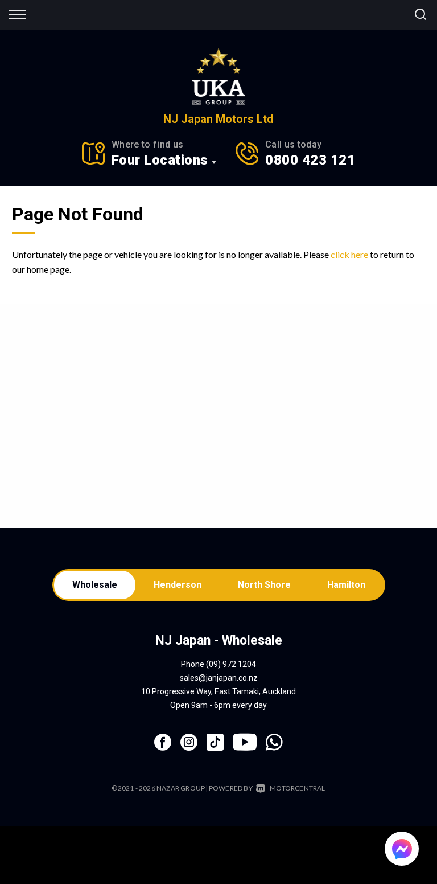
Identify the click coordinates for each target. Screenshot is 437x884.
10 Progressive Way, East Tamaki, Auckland (218, 691)
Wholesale (94, 584)
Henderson (177, 584)
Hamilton (346, 584)
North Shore (264, 584)
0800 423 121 (310, 160)
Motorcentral (297, 788)
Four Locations (160, 160)
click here (349, 254)
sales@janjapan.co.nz (219, 677)
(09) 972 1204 (231, 664)
